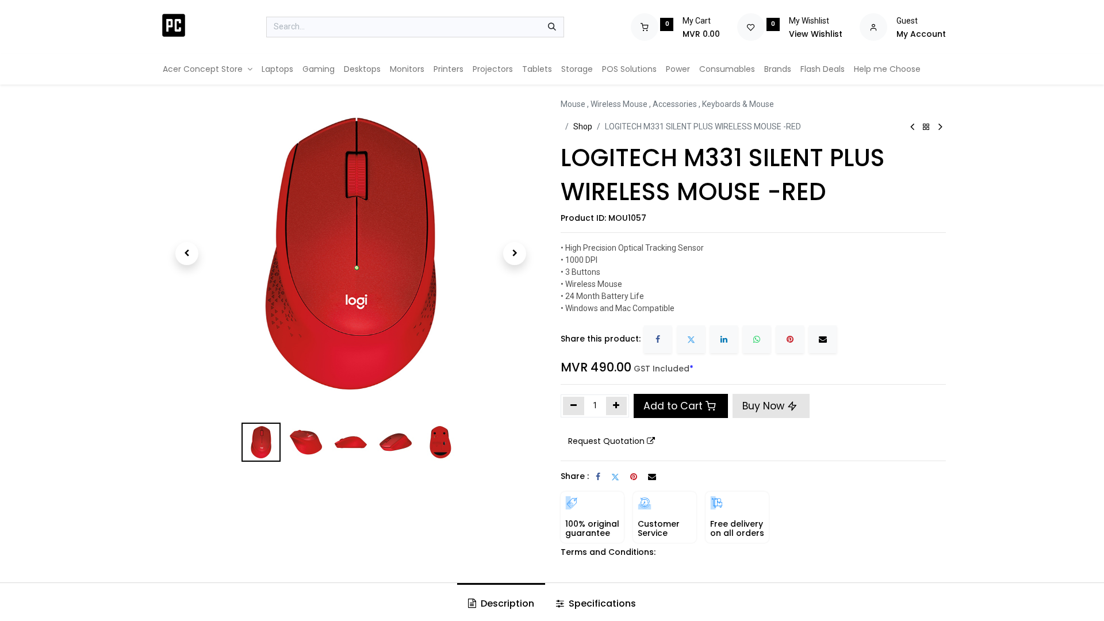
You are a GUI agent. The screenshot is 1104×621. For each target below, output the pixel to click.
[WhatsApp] (756, 339)
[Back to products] (926, 127)
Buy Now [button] (764, 406)
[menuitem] (207, 69)
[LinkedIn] (724, 339)
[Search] (552, 27)
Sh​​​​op (582, 126)
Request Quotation (606, 441)
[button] (187, 253)
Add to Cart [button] (673, 406)
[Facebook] (658, 339)
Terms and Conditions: (608, 552)
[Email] (823, 339)
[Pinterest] (790, 339)
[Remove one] (573, 406)
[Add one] (616, 406)
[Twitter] (691, 339)
